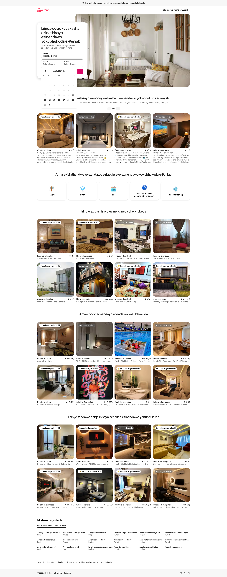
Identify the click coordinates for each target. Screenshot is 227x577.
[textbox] (51, 64)
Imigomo (67, 573)
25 (54, 100)
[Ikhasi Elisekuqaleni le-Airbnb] (43, 10)
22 (73, 95)
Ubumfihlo (58, 573)
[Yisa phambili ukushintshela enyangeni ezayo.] (73, 71)
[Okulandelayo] (118, 108)
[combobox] (62, 55)
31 (50, 105)
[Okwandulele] (109, 108)
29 (73, 100)
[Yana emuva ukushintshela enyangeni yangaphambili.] (45, 71)
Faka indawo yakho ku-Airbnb (175, 10)
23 (45, 100)
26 (59, 100)
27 (64, 100)
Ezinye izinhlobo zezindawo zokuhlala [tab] (51, 525)
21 (68, 95)
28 (68, 100)
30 (45, 105)
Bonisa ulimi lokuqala (136, 3)
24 (50, 100)
